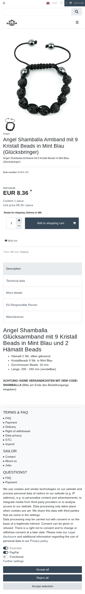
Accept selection (42, 586)
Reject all (42, 577)
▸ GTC (7, 439)
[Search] (76, 11)
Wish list (12, 240)
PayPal (14, 552)
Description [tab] (13, 268)
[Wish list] (61, 3)
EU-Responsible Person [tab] (21, 304)
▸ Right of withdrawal (16, 431)
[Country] (48, 3)
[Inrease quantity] (19, 220)
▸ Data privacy (12, 435)
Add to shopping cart (50, 223)
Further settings (13, 561)
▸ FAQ (7, 418)
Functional (16, 556)
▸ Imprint (8, 444)
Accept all (42, 569)
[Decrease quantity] (19, 226)
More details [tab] (14, 292)
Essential (15, 548)
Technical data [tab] (15, 280)
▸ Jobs (7, 465)
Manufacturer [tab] (15, 316)
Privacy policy (39, 541)
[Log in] (4, 3)
